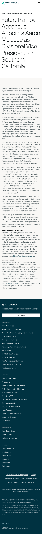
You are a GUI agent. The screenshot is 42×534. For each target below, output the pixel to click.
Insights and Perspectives (11, 407)
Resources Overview (9, 417)
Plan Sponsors (7, 435)
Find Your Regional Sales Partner (13, 385)
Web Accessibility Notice (29, 479)
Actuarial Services (8, 357)
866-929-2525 (24, 491)
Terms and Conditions (12, 479)
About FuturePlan (8, 449)
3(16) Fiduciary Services (10, 354)
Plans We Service (8, 326)
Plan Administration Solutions (12, 361)
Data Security (6, 452)
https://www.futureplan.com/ (23, 256)
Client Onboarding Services (11, 364)
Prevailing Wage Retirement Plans (14, 347)
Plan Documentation (9, 368)
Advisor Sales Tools (9, 378)
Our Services (6, 350)
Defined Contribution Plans (11, 329)
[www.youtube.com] (7, 523)
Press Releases (7, 410)
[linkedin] (3, 523)
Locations (5, 459)
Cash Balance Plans (9, 336)
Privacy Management (27, 482)
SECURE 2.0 (6, 421)
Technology (6, 466)
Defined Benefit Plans (9, 340)
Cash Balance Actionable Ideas (13, 389)
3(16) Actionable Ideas (10, 392)
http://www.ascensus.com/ (11, 283)
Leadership (6, 463)
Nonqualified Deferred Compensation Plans (17, 333)
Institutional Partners (9, 438)
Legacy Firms (6, 456)
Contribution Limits (9, 403)
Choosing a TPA (7, 396)
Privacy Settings (13, 482)
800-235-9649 (28, 489)
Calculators (6, 382)
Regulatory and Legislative (11, 414)
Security (33, 475)
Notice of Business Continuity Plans (17, 475)
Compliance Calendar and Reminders (15, 400)
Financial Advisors (8, 431)
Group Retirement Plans (10, 343)
